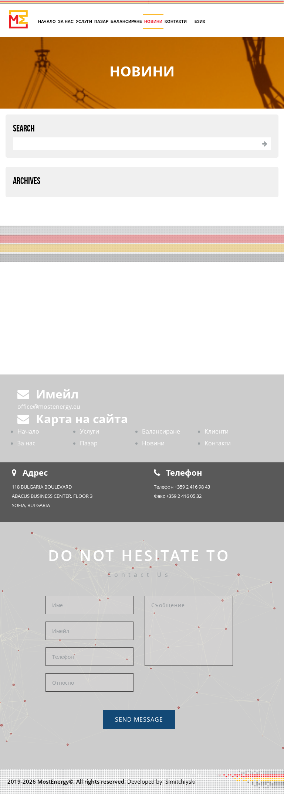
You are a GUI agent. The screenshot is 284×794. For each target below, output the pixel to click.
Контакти (176, 21)
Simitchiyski (180, 781)
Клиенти (216, 431)
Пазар (101, 21)
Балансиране (126, 21)
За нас (66, 21)
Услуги (84, 21)
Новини (153, 21)
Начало (47, 21)
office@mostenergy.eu (48, 407)
